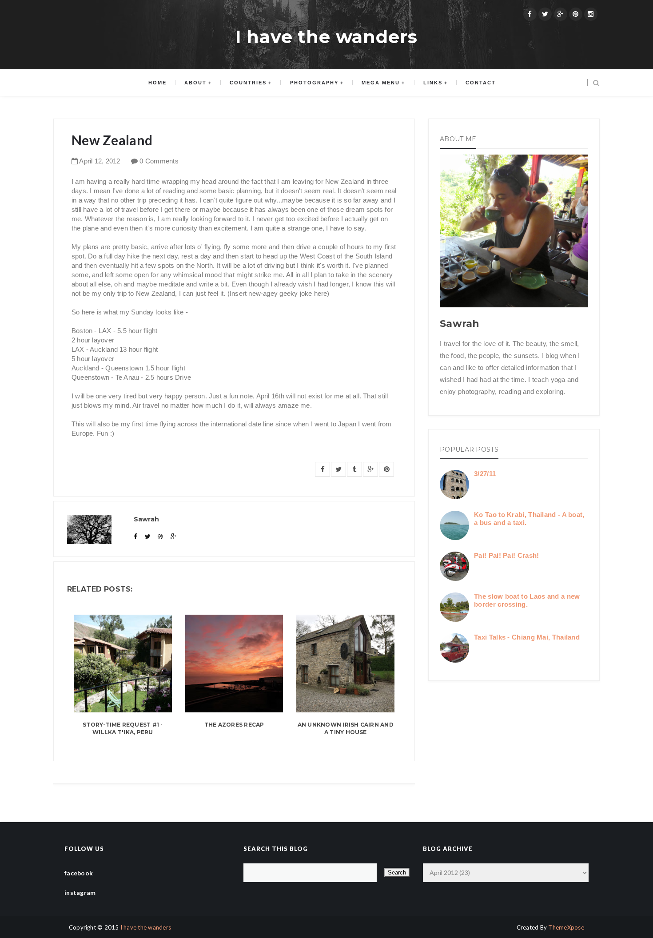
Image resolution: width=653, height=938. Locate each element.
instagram (80, 892)
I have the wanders (326, 37)
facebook (78, 873)
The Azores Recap (234, 724)
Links (432, 82)
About (195, 82)
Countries (248, 82)
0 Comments (159, 161)
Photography (314, 82)
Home (157, 82)
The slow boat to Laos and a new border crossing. (527, 600)
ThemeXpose (566, 927)
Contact (481, 82)
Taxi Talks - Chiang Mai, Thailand (527, 637)
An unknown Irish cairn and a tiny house (346, 728)
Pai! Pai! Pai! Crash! (506, 555)
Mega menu (381, 82)
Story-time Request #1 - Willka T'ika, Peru (123, 728)
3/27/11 (485, 473)
